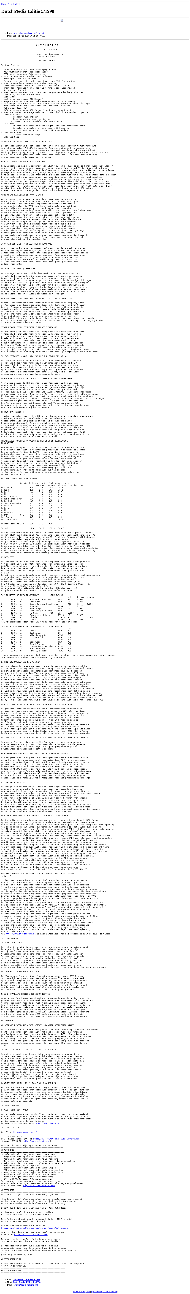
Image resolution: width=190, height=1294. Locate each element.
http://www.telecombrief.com (39, 1186)
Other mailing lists (81, 1291)
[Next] (10, 4)
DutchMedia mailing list (26, 1285)
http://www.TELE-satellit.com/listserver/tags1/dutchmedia (34, 1228)
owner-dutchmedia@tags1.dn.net (28, 33)
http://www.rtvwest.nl (48, 1123)
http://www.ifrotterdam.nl (21, 934)
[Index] (16, 4)
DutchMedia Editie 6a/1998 (26, 1279)
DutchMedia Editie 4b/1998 (27, 1282)
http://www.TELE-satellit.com (31, 1235)
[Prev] (4, 4)
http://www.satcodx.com (37, 1141)
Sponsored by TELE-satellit (104, 1291)
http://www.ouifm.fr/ (25, 1132)
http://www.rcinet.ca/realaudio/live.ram (56, 1139)
